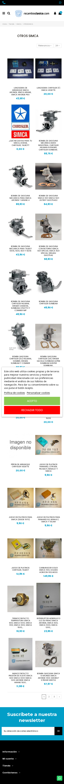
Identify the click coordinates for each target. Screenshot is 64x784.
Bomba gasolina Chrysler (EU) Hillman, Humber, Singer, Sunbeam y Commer (20, 360)
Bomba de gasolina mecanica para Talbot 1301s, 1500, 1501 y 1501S (20, 248)
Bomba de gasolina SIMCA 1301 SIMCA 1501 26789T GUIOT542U (48, 197)
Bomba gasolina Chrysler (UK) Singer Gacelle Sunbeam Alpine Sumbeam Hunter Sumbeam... (48, 361)
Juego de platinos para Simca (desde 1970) (20, 518)
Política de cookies (14, 392)
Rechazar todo (32, 410)
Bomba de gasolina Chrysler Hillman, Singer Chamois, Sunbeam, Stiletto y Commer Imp (20, 306)
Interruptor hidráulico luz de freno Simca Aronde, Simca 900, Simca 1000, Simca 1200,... (48, 623)
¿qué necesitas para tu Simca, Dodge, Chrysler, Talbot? (20, 143)
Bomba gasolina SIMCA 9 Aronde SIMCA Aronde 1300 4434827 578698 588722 (48, 677)
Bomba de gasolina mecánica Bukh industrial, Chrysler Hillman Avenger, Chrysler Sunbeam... (48, 145)
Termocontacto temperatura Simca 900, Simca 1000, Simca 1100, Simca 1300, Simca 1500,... (20, 623)
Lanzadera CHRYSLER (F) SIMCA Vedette (48, 88)
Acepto (32, 401)
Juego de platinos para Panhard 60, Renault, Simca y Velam (48, 519)
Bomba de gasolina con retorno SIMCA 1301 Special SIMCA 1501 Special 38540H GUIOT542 (48, 251)
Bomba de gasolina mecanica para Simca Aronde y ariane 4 (20, 197)
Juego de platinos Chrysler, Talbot (20, 568)
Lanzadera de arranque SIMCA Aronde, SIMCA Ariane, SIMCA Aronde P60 (20, 91)
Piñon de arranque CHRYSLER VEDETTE (20, 465)
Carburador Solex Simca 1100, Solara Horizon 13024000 (48, 570)
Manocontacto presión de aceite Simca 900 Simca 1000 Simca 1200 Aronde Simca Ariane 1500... (20, 678)
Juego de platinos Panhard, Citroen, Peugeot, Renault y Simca (48, 467)
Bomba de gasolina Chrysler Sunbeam (48, 302)
